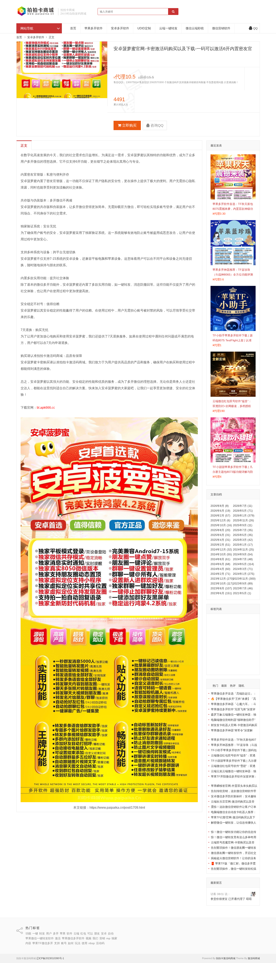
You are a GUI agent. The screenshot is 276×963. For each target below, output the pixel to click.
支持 (238, 655)
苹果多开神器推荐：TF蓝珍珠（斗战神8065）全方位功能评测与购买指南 (233, 274)
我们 (249, 643)
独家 (230, 649)
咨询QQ (157, 125)
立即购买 (129, 125)
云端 (232, 626)
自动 (232, 632)
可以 (249, 626)
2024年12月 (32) (221, 549)
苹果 (214, 626)
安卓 (223, 632)
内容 (239, 649)
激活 (246, 638)
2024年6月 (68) (220, 564)
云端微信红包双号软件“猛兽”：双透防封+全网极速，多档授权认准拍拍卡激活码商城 (232, 406)
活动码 (216, 667)
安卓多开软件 (120, 28)
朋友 (214, 632)
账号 (247, 655)
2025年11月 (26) (243, 520)
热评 (233, 685)
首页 (73, 28)
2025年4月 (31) (220, 539)
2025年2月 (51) (220, 544)
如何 (214, 661)
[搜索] (173, 11)
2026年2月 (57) (220, 515)
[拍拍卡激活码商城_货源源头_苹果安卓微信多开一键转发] (35, 15)
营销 (214, 649)
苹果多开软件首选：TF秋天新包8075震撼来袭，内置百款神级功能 (233, 208)
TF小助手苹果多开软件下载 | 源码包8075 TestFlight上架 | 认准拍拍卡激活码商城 (233, 340)
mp (222, 649)
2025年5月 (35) (243, 535)
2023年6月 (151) (221, 593)
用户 (240, 620)
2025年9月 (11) (242, 525)
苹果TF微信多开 (222, 655)
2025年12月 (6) (220, 520)
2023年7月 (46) (243, 588)
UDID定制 (144, 28)
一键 (223, 620)
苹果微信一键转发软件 (226, 638)
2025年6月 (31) (220, 535)
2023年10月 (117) (222, 583)
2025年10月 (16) (221, 525)
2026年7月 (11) (242, 505)
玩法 (223, 661)
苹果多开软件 (93, 28)
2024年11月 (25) (243, 549)
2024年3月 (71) (243, 569)
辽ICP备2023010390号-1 (50, 958)
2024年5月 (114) (243, 564)
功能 (214, 620)
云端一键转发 (168, 28)
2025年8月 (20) (220, 530)
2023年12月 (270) (222, 578)
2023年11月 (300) (244, 578)
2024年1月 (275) (243, 573)
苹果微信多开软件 (223, 643)
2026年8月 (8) (220, 505)
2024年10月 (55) (221, 554)
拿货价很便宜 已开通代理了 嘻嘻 (231, 898)
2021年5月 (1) (242, 593)
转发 (232, 620)
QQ (255, 28)
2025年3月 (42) (243, 539)
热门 (215, 685)
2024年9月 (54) (243, 554)
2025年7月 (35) (243, 530)
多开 (249, 620)
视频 (240, 643)
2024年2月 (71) (220, 573)
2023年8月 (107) (221, 588)
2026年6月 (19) (220, 510)
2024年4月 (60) (220, 569)
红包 (240, 626)
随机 (241, 685)
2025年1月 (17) (243, 544)
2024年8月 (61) (220, 559)
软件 (223, 626)
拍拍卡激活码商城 (225, 958)
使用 (232, 661)
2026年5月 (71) (243, 510)
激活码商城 (254, 958)
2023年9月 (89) (243, 583)
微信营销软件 (221, 28)
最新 (224, 685)
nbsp (241, 661)
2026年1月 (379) (243, 515)
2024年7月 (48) (243, 559)
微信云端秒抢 (195, 28)
